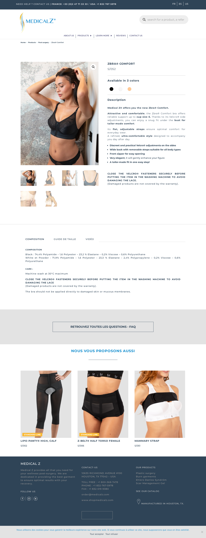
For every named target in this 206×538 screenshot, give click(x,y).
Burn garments (146, 476)
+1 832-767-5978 (103, 485)
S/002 (39, 443)
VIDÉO (90, 239)
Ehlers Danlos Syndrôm (151, 479)
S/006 (99, 443)
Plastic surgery (145, 473)
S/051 (147, 443)
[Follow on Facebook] (22, 498)
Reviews (121, 36)
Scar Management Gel (150, 483)
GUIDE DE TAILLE (65, 239)
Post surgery (43, 42)
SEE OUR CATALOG (147, 491)
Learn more (102, 36)
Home (23, 42)
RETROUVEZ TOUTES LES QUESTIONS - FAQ (103, 327)
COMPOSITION (34, 239)
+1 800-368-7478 (108, 482)
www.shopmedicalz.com (97, 500)
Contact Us (135, 36)
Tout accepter (97, 534)
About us (69, 36)
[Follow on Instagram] (29, 498)
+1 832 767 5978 (106, 4)
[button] (93, 67)
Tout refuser (111, 534)
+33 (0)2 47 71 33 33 (75, 4)
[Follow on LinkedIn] (35, 498)
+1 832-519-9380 (99, 488)
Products (83, 36)
